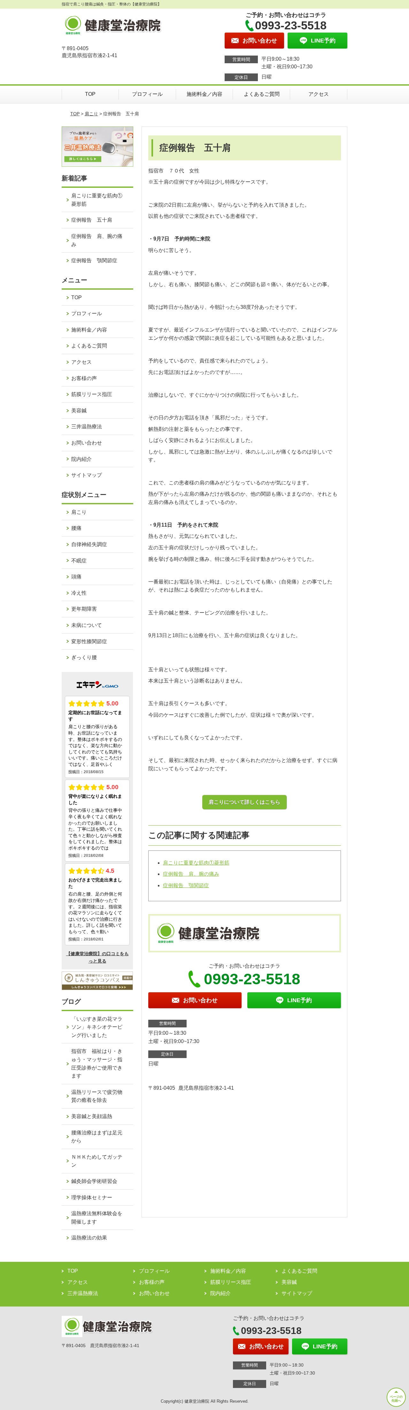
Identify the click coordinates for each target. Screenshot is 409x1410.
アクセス (318, 94)
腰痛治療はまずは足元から (96, 1137)
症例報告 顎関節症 (186, 885)
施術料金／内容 (204, 94)
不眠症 (79, 560)
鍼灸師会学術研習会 (94, 1181)
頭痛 (76, 576)
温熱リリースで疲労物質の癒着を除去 (96, 1096)
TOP (90, 94)
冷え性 (79, 593)
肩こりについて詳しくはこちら (244, 802)
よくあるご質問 (262, 94)
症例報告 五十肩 (91, 220)
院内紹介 (81, 459)
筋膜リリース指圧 (91, 394)
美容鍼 (79, 410)
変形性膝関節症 (89, 641)
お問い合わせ (86, 443)
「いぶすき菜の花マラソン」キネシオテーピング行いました (96, 1027)
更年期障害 (84, 609)
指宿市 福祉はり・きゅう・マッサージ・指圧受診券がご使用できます (96, 1063)
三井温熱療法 (86, 426)
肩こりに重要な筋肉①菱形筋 (196, 862)
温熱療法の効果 (89, 1237)
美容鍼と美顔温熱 (91, 1116)
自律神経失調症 (89, 544)
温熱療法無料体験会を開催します (96, 1217)
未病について (86, 625)
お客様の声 (84, 378)
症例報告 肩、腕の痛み (191, 874)
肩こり (91, 113)
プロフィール (147, 94)
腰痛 (76, 528)
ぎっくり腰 (84, 657)
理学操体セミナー (91, 1197)
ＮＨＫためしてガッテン (96, 1161)
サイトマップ (86, 475)
